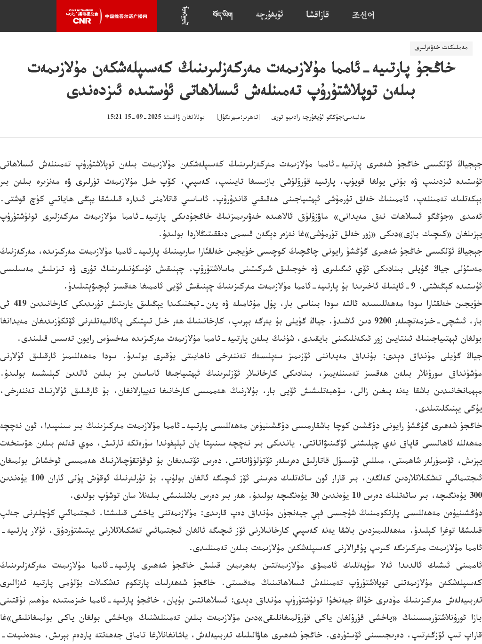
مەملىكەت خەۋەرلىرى (441, 48)
